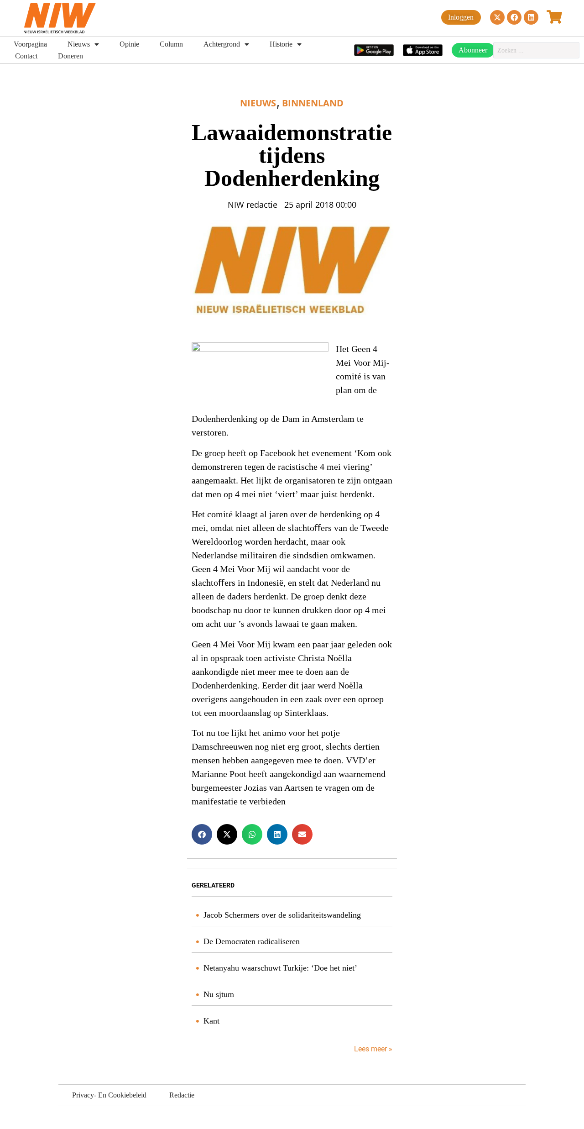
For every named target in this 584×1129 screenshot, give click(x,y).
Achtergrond (221, 44)
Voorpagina (30, 44)
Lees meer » (372, 1049)
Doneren (70, 56)
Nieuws (79, 44)
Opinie (129, 44)
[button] (202, 834)
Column (171, 44)
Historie (281, 44)
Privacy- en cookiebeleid (109, 1095)
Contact (26, 56)
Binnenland (313, 103)
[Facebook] (514, 17)
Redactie (181, 1095)
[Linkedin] (531, 17)
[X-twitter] (497, 17)
